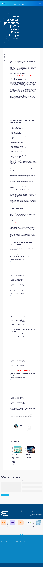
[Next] (22, 534)
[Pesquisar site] (40, 4)
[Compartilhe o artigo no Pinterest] (5, 57)
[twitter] (21, 432)
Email (23, 484)
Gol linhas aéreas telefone (19, 527)
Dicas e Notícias (13, 4)
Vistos (26, 4)
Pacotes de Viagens (21, 4)
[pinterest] (24, 432)
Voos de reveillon (16, 16)
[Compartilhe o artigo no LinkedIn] (5, 56)
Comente (2, 480)
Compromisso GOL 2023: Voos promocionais (3, 527)
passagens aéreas (21, 416)
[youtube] (23, 432)
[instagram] (26, 432)
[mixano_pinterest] (40, 565)
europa (17, 416)
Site (23, 488)
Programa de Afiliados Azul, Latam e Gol (38, 527)
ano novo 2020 (13, 416)
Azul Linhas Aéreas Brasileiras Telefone (29, 527)
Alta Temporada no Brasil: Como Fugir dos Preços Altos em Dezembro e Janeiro (15, 459)
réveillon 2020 (27, 416)
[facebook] (20, 432)
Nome (23, 480)
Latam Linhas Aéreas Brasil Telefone (12, 527)
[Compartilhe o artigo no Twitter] (5, 59)
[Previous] (20, 534)
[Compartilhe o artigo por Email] (5, 54)
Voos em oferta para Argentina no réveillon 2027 (28, 458)
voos (30, 416)
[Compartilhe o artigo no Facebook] (5, 60)
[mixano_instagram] (42, 565)
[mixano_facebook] (38, 565)
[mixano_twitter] (39, 565)
